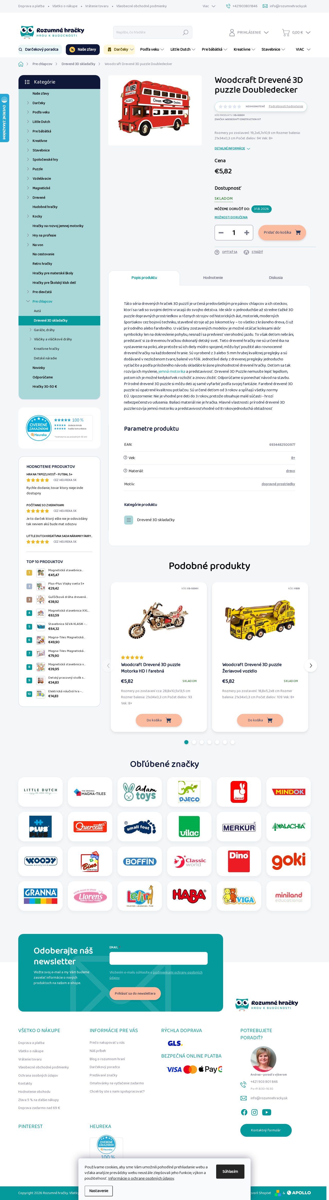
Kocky (37, 216)
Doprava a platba (31, 6)
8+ (293, 458)
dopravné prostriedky (278, 484)
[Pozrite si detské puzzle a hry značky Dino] (239, 861)
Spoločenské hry (45, 159)
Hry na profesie (44, 235)
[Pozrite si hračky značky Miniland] (288, 896)
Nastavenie (98, 1191)
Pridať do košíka (277, 232)
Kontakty (25, 1083)
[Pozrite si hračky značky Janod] (239, 792)
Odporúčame (43, 377)
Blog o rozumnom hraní (107, 1059)
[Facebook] (244, 1111)
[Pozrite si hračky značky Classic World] (189, 861)
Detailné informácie (230, 149)
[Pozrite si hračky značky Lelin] (139, 896)
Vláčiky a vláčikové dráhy (53, 339)
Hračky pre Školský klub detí (54, 283)
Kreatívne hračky (46, 349)
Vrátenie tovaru (96, 6)
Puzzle (38, 169)
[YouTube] (266, 1111)
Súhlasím (230, 1171)
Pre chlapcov (42, 301)
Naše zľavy (41, 93)
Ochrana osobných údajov (38, 1075)
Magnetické (41, 188)
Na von (38, 245)
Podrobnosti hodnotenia (286, 106)
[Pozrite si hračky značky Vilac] (189, 827)
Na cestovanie (43, 254)
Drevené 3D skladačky (51, 320)
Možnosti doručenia (231, 217)
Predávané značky (103, 1075)
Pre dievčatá (42, 292)
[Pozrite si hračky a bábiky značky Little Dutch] (40, 792)
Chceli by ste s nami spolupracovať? (117, 1091)
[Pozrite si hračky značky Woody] (40, 861)
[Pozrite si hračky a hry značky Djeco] (189, 792)
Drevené (39, 198)
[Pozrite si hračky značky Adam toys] (140, 792)
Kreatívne (40, 141)
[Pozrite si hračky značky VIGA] (239, 896)
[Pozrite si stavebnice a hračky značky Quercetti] (90, 827)
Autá (37, 311)
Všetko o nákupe (64, 6)
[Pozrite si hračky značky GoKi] (288, 861)
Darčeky (39, 103)
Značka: (238, 119)
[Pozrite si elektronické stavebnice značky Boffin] (140, 861)
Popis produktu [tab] (144, 278)
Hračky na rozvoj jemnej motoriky (58, 226)
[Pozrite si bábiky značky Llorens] (90, 896)
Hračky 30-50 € (45, 386)
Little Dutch (41, 122)
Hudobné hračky (45, 207)
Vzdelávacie (42, 178)
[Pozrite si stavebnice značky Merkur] (239, 827)
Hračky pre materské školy (53, 273)
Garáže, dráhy (44, 330)
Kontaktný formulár (266, 1130)
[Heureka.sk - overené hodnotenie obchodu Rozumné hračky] (59, 428)
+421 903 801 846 (264, 1082)
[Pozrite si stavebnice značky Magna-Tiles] (90, 792)
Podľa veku (41, 112)
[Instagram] (254, 1111)
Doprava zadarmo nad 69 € (39, 1108)
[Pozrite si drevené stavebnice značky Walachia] (288, 827)
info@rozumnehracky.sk (269, 1098)
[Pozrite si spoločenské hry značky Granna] (40, 896)
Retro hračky (42, 264)
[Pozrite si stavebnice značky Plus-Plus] (40, 827)
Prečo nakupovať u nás (107, 1043)
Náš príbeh (98, 1051)
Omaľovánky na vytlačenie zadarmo (117, 1083)
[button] (186, 742)
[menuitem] (40, 49)
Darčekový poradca (105, 1067)
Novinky (39, 368)
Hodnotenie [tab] (213, 278)
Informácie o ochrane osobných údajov (141, 1178)
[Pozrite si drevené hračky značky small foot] (140, 827)
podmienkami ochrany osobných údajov (156, 975)
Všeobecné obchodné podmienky (141, 6)
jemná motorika (171, 371)
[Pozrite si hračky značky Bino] (90, 861)
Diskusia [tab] (276, 278)
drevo (290, 471)
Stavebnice (41, 150)
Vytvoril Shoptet (258, 1193)
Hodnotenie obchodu (34, 1092)
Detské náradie (45, 358)
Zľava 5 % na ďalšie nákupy (38, 1100)
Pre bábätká (42, 131)
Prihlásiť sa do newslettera (135, 993)
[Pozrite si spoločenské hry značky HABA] (189, 896)
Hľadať (185, 32)
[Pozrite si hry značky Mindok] (288, 792)
